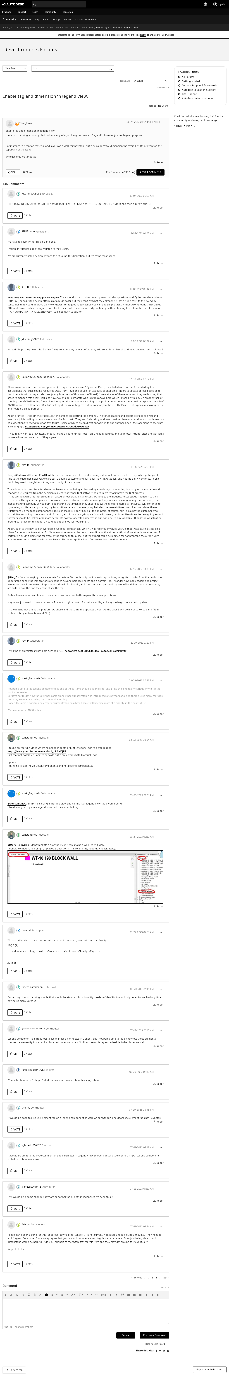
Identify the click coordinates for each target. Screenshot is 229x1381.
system (96, 951)
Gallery (68, 19)
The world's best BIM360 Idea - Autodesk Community (94, 651)
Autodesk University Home (197, 98)
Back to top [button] (16, 1370)
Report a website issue (209, 1369)
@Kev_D (12, 577)
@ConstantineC (16, 803)
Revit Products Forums (67, 27)
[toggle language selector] (205, 4)
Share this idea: (145, 1350)
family (84, 951)
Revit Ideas (87, 27)
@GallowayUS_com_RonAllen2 (32, 475)
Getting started (191, 81)
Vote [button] (14, 172)
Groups (56, 19)
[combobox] (59, 4)
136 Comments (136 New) (120, 172)
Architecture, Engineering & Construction (32, 27)
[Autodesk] (13, 4)
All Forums (188, 77)
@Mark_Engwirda (18, 845)
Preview (165, 1288)
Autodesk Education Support (199, 90)
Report (161, 162)
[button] (160, 196)
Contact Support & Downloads (199, 85)
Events (46, 19)
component (55, 951)
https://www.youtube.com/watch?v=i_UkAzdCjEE (36, 751)
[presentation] (5, 1294)
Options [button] (162, 87)
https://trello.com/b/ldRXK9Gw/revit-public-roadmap (57, 426)
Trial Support (189, 94)
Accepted (159, 122)
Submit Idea (184, 126)
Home (5, 27)
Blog (36, 19)
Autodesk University (85, 19)
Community (9, 19)
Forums (24, 19)
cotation (71, 951)
